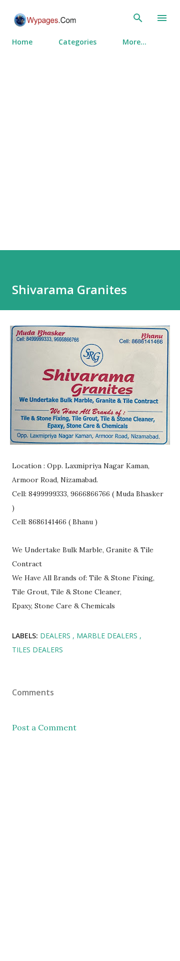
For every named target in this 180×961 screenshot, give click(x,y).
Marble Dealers (108, 635)
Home (22, 42)
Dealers (56, 635)
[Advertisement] (90, 144)
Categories (77, 42)
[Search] (138, 18)
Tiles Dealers (37, 649)
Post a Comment (44, 727)
